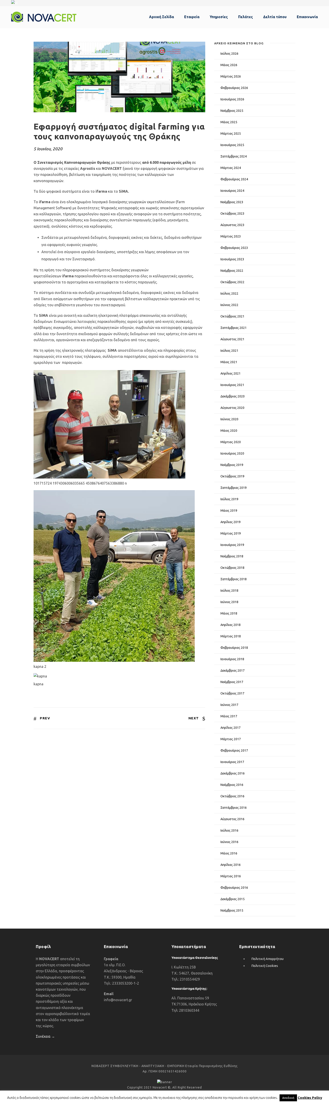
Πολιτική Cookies (264, 966)
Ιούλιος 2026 (229, 53)
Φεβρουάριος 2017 (234, 750)
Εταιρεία (191, 17)
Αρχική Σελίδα (161, 17)
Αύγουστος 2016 (232, 819)
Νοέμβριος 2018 (231, 556)
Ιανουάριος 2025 (232, 145)
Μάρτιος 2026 (230, 76)
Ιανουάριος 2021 (232, 385)
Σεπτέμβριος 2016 (233, 807)
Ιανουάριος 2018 (232, 659)
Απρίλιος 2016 (230, 865)
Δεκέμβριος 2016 (232, 773)
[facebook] (316, 3)
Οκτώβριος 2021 (232, 316)
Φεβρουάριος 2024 (234, 179)
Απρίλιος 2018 (230, 625)
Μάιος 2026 (228, 65)
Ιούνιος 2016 (229, 842)
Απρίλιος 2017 (230, 727)
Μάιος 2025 (228, 122)
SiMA (123, 191)
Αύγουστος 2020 (232, 408)
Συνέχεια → (45, 1036)
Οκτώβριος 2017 (232, 693)
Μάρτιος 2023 (230, 236)
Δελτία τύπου (274, 17)
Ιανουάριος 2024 (232, 190)
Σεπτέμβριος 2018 (233, 579)
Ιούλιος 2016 (229, 830)
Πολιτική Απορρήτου (267, 959)
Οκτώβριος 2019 (232, 476)
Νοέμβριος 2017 (231, 682)
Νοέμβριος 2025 (231, 110)
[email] (308, 3)
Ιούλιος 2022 (229, 293)
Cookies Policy (310, 1098)
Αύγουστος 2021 (232, 339)
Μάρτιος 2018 (230, 636)
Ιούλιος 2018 (229, 590)
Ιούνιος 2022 (229, 305)
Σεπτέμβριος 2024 (233, 156)
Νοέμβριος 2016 (231, 785)
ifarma (102, 191)
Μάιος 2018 (228, 613)
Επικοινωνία (307, 17)
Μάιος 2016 (228, 853)
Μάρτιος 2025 (230, 133)
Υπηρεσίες (219, 17)
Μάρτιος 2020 (230, 442)
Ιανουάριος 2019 (232, 545)
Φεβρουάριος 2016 (234, 887)
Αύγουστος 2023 (232, 225)
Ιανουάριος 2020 (232, 453)
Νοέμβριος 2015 (231, 910)
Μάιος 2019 (228, 510)
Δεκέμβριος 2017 (232, 670)
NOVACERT (112, 168)
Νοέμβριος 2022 (231, 270)
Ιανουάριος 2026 (232, 99)
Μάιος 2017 (228, 716)
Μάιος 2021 (228, 362)
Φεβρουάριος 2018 (234, 647)
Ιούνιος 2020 (229, 419)
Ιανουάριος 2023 (232, 259)
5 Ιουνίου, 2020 (48, 148)
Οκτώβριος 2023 (232, 213)
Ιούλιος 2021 (229, 350)
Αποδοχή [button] (288, 1097)
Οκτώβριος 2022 (232, 282)
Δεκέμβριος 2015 (232, 899)
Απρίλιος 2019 (230, 522)
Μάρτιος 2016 (230, 876)
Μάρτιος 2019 (230, 533)
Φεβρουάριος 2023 (234, 248)
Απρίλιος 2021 (230, 373)
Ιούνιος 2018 (229, 602)
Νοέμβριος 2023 (231, 202)
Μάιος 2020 (228, 430)
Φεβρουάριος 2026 (234, 88)
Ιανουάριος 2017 (232, 762)
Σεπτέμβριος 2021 (233, 328)
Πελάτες (245, 17)
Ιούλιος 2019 (229, 499)
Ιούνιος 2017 (229, 705)
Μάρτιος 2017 (230, 739)
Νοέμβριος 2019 (231, 465)
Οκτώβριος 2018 (232, 567)
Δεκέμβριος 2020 (232, 396)
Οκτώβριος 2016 (232, 796)
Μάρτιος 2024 (230, 168)
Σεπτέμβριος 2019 (233, 487)
